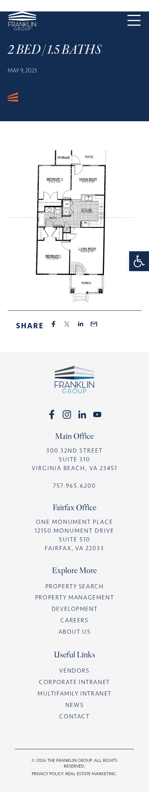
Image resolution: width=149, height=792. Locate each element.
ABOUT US (74, 631)
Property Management (74, 597)
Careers (74, 620)
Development (75, 608)
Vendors (74, 670)
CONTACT (74, 716)
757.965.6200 (74, 485)
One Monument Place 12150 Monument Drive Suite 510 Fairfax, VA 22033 (74, 535)
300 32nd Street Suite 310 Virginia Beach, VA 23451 (75, 459)
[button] (139, 261)
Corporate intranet (74, 682)
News (74, 704)
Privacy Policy (47, 773)
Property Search (74, 586)
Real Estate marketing (90, 773)
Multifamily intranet (74, 693)
